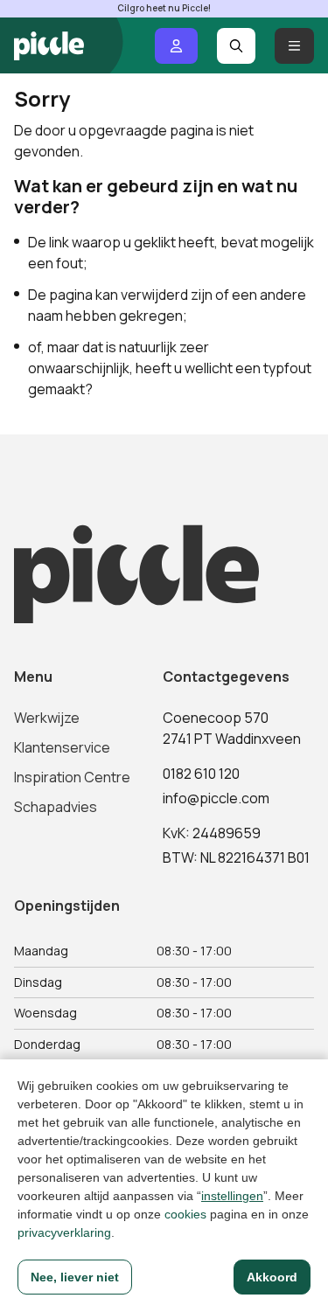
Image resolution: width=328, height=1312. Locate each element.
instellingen (232, 1196)
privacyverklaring (64, 1232)
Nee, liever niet (75, 1277)
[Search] (236, 46)
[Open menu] (294, 46)
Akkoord (272, 1277)
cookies (185, 1214)
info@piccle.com (216, 798)
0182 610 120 (201, 773)
